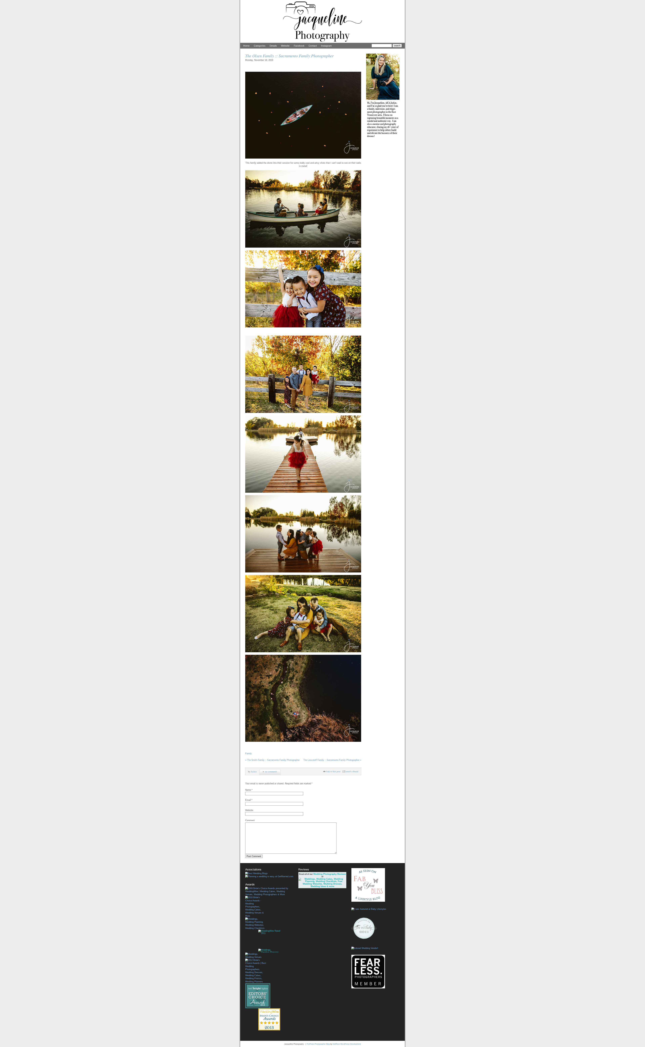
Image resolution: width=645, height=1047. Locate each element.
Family (248, 753)
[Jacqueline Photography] (322, 42)
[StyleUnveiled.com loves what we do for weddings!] (364, 948)
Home (246, 46)
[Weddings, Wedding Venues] (255, 956)
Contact (313, 46)
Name (248, 790)
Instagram (326, 46)
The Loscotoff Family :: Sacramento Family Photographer (332, 760)
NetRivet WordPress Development (347, 1044)
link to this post (333, 771)
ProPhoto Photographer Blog (318, 1044)
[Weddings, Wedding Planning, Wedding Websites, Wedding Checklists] (255, 923)
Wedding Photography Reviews (329, 874)
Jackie (254, 771)
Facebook (299, 46)
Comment (250, 820)
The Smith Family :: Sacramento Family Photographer (272, 760)
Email (248, 800)
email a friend (352, 771)
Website (285, 46)
